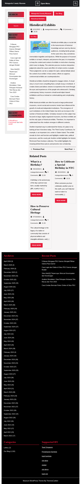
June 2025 (7, 294)
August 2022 (8, 417)
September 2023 (9, 370)
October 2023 (8, 367)
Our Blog (59, 13)
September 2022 (9, 414)
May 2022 (7, 428)
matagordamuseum (51, 29)
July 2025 (7, 290)
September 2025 (9, 283)
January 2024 (8, 356)
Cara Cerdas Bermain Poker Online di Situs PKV (58, 285)
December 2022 (9, 403)
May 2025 (7, 298)
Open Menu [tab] (45, 4)
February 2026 (9, 268)
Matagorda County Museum (15, 3)
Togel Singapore (47, 447)
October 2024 (8, 323)
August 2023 (8, 374)
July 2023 (7, 377)
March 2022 (8, 436)
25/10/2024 (62, 172)
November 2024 (9, 319)
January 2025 (8, 312)
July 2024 (7, 334)
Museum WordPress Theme (33, 481)
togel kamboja (46, 456)
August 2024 (8, 330)
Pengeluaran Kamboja (49, 452)
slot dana (45, 460)
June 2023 (7, 381)
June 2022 (7, 425)
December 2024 (9, 316)
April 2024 (7, 345)
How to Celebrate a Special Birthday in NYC (65, 164)
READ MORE (37, 195)
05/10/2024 (37, 169)
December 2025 (9, 272)
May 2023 (7, 385)
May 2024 (7, 341)
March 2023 (8, 392)
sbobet (44, 465)
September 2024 (9, 327)
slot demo (45, 469)
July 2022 (7, 421)
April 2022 (7, 432)
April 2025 (7, 301)
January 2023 (8, 399)
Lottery (6, 448)
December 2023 (9, 359)
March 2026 (8, 265)
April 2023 (7, 388)
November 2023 (9, 363)
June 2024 (7, 338)
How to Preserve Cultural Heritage (39, 209)
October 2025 (8, 279)
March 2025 (8, 305)
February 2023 (9, 396)
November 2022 (9, 407)
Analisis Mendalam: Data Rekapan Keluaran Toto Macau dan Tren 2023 (15, 87)
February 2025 (9, 308)
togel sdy (45, 474)
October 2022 (8, 410)
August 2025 (8, 287)
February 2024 (9, 352)
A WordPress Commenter (13, 121)
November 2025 (9, 276)
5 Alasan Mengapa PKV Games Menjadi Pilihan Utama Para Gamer (14, 49)
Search (13, 14)
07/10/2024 (37, 217)
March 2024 (8, 348)
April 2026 (7, 261)
